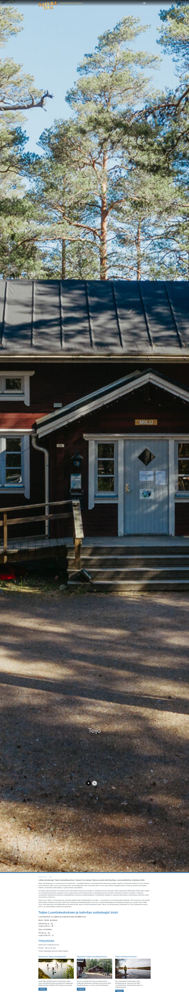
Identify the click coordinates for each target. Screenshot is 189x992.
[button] (145, 2)
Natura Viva (42, 877)
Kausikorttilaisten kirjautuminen (71, 3)
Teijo (50, 877)
